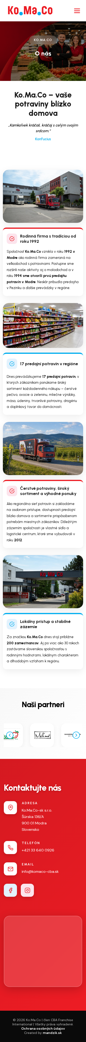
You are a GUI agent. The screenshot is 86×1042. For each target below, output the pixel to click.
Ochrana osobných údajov (43, 1028)
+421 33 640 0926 (38, 850)
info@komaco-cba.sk (40, 871)
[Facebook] (10, 890)
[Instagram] (27, 890)
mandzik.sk (52, 1033)
